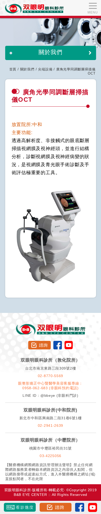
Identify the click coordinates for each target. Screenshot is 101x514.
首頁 (13, 69)
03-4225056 (50, 456)
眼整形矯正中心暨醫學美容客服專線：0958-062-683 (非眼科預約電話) (50, 385)
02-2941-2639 (50, 425)
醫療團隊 (25, 60)
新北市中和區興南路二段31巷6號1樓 (50, 418)
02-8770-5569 (50, 376)
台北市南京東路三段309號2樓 (50, 368)
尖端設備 (45, 69)
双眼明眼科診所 (51, 325)
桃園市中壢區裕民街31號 (50, 448)
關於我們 (27, 69)
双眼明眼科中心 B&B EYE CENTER (34, 8)
